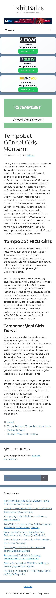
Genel (10, 422)
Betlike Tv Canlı (16, 430)
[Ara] (44, 478)
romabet (28, 586)
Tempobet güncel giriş (38, 426)
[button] (49, 30)
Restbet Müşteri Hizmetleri (22, 434)
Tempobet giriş (15, 426)
